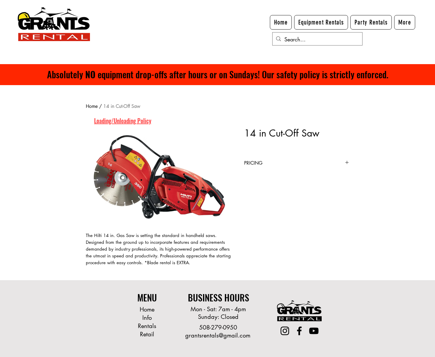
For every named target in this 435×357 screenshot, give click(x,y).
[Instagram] (285, 331)
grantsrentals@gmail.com (217, 335)
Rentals (147, 326)
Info (147, 318)
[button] (404, 22)
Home (92, 106)
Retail (147, 334)
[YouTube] (314, 331)
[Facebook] (299, 331)
